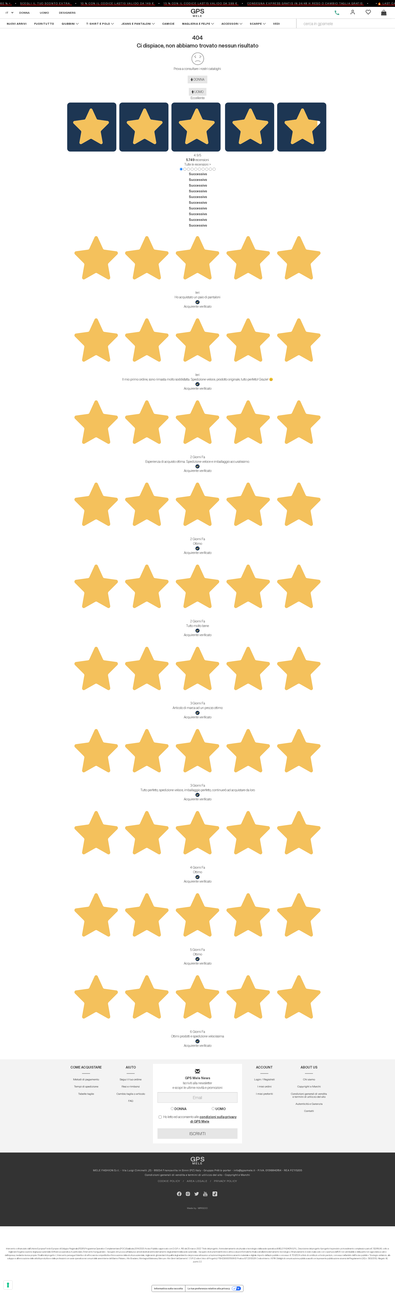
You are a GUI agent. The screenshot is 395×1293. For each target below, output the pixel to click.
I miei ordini (264, 1086)
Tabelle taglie (86, 1093)
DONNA (24, 12)
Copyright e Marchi (309, 1086)
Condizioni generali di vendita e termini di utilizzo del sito (309, 1095)
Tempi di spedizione (86, 1086)
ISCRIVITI (197, 1134)
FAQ (130, 1100)
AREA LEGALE (197, 1180)
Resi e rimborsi (131, 1086)
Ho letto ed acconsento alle (200, 1119)
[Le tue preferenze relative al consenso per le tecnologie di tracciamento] (8, 1285)
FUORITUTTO (44, 23)
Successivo (198, 174)
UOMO (44, 12)
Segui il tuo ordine (130, 1079)
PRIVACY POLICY (225, 1180)
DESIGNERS (67, 12)
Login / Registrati (264, 1079)
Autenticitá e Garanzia (309, 1103)
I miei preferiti (264, 1093)
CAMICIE (168, 23)
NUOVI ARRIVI (17, 23)
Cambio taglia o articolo (131, 1093)
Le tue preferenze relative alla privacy (209, 1288)
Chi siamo (309, 1079)
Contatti (309, 1110)
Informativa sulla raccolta (168, 1288)
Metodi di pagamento (86, 1079)
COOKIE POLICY (169, 1180)
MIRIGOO (203, 1208)
